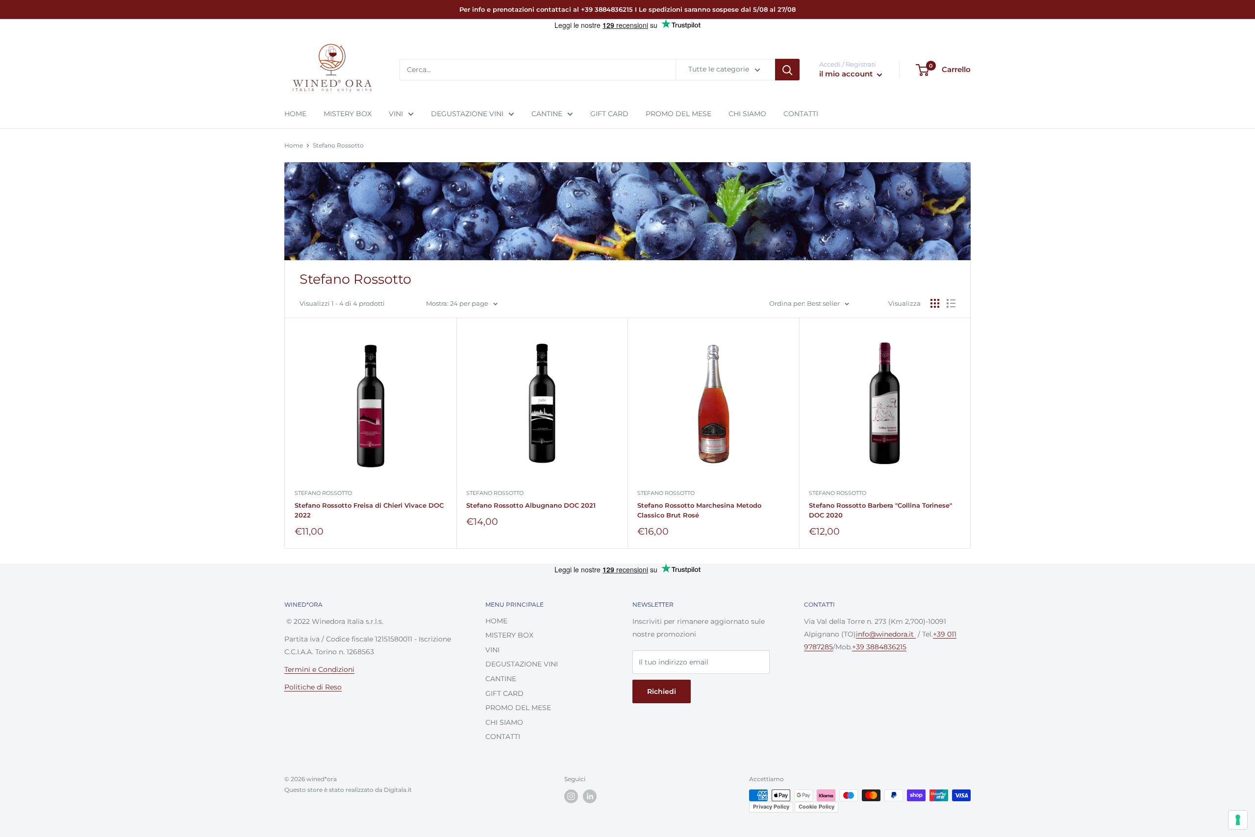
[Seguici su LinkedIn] (590, 796)
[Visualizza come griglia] (934, 303)
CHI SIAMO (747, 113)
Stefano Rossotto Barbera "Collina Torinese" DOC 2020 (880, 510)
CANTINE (546, 113)
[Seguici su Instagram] (571, 796)
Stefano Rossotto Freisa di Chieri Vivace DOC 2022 (369, 510)
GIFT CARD (609, 113)
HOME (295, 113)
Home (293, 145)
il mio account (847, 74)
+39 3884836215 (879, 646)
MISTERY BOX (348, 113)
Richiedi (661, 691)
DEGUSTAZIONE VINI (467, 113)
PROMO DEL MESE (678, 113)
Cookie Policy (816, 806)
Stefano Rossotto (338, 145)
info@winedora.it (886, 634)
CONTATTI (800, 113)
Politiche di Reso (313, 687)
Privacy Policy (771, 806)
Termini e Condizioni (319, 669)
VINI (396, 113)
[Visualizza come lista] (951, 303)
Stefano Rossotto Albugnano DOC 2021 (531, 505)
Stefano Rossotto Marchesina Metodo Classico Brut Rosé (699, 510)
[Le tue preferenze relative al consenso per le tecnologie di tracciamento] (1238, 820)
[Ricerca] (787, 70)
